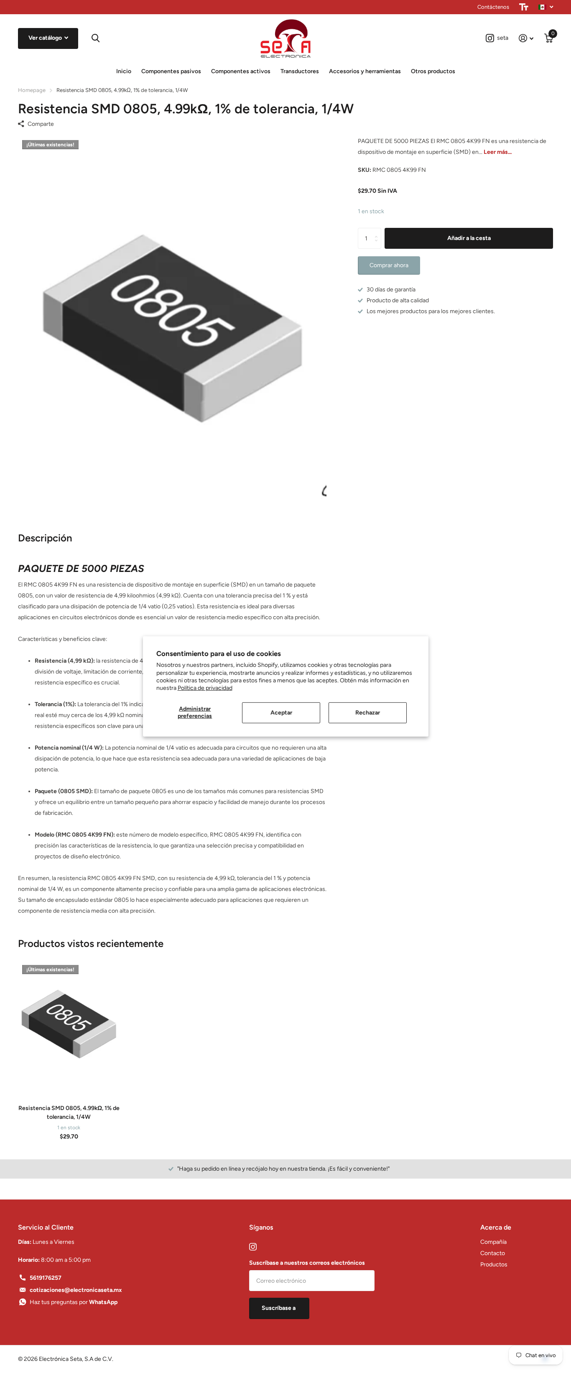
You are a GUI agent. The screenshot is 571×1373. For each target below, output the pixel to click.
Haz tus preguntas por (73, 1302)
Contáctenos (493, 7)
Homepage (32, 90)
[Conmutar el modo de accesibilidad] (523, 7)
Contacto (492, 1253)
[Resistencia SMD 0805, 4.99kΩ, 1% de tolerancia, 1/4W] (69, 1024)
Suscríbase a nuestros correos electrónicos (307, 1262)
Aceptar (281, 712)
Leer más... (498, 152)
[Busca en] (95, 38)
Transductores (299, 71)
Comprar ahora (389, 265)
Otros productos (433, 71)
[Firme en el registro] (526, 38)
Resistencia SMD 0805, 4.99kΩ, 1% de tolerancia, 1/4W (69, 1112)
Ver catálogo (45, 37)
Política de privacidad (205, 688)
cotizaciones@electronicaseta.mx (76, 1290)
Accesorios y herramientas (365, 71)
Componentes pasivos (171, 71)
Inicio (123, 71)
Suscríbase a (279, 1308)
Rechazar (367, 712)
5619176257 (45, 1277)
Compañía (493, 1241)
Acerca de (495, 1227)
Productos (493, 1264)
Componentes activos (240, 71)
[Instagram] (253, 1247)
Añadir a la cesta (469, 238)
